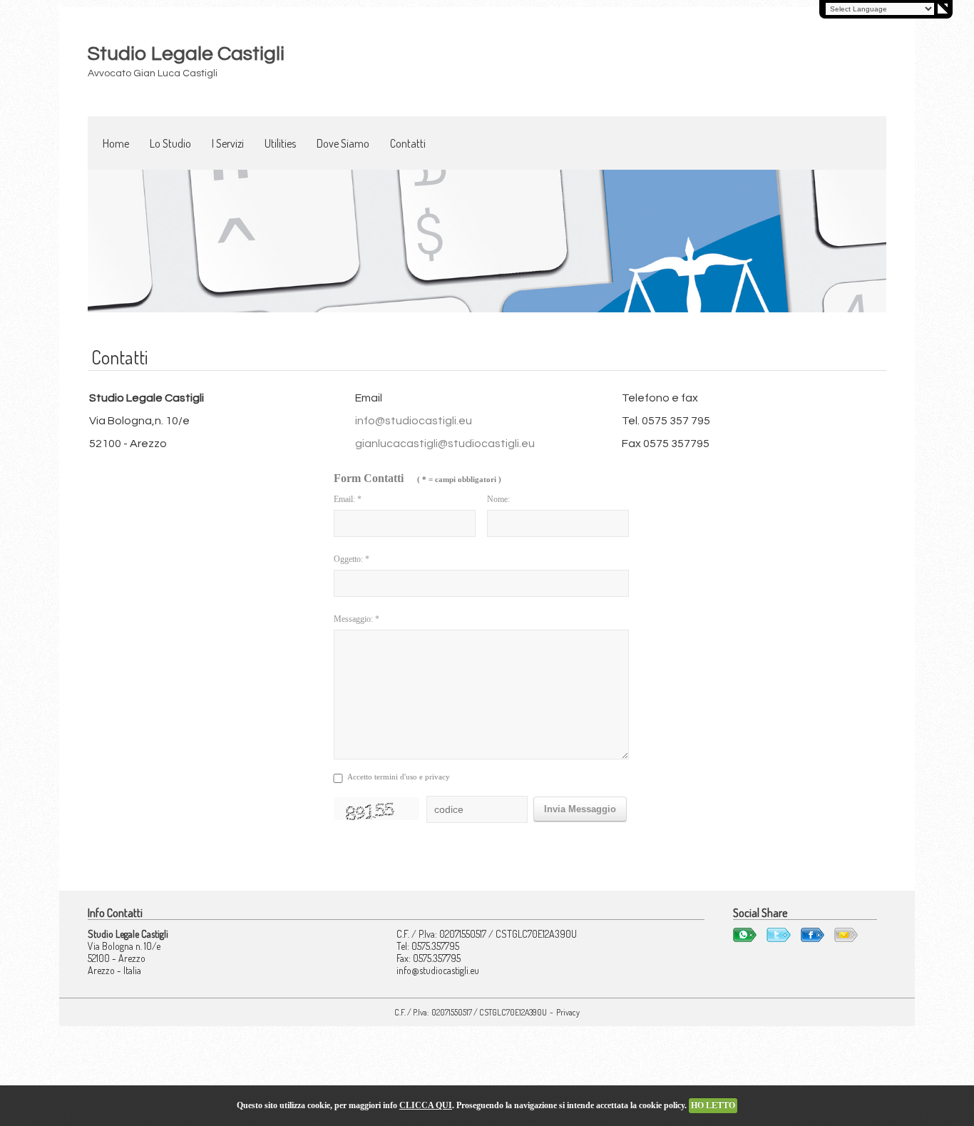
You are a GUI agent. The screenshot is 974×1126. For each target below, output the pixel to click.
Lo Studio (170, 143)
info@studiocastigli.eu (413, 420)
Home (116, 143)
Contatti (408, 143)
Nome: (498, 499)
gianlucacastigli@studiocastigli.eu (445, 443)
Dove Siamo (343, 143)
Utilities (280, 143)
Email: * (348, 499)
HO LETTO (713, 1105)
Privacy (568, 1012)
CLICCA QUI (425, 1105)
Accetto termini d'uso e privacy (398, 776)
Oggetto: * (351, 559)
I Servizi (228, 143)
